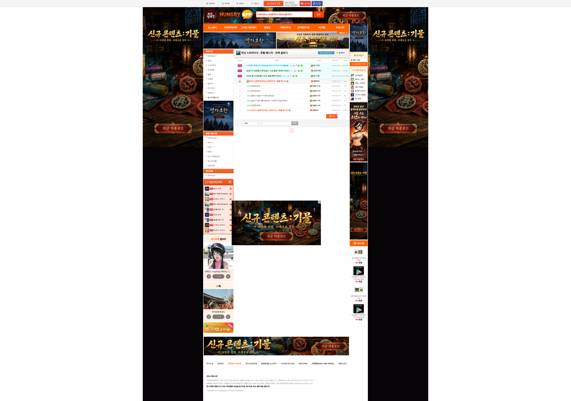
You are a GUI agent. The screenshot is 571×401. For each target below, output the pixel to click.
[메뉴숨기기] (343, 33)
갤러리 (210, 84)
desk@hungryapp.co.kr (303, 383)
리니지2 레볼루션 (361, 95)
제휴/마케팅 (302, 363)
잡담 (209, 61)
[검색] (294, 123)
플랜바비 (316, 81)
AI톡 (210, 152)
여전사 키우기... (220, 199)
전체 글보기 (281, 52)
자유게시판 (213, 138)
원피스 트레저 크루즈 (361, 83)
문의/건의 (211, 175)
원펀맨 (278, 19)
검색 (318, 14)
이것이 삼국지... (220, 225)
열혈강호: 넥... (219, 209)
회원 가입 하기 (290, 2)
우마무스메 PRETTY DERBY (361, 91)
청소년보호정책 (251, 363)
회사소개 (209, 363)
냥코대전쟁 (359, 75)
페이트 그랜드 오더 (361, 79)
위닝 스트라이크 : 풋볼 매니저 (257, 52)
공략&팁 (211, 70)
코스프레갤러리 (214, 156)
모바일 (271, 19)
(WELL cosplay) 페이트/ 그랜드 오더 (221, 271)
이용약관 (220, 363)
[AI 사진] (218, 299)
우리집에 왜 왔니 (218, 312)
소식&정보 (212, 65)
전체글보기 (212, 56)
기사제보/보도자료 (287, 363)
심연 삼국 (217, 188)
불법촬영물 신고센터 (268, 363)
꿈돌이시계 (316, 86)
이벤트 (210, 79)
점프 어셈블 (359, 87)
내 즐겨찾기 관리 (358, 64)
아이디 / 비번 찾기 (291, 5)
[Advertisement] (239, 57)
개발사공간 (342, 363)
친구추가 (211, 88)
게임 (211, 147)
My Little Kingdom (221, 194)
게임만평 (211, 166)
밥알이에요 (317, 71)
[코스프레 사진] (218, 255)
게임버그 (211, 93)
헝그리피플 (212, 161)
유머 (211, 143)
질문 (209, 74)
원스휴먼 (358, 99)
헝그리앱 (316, 65)
